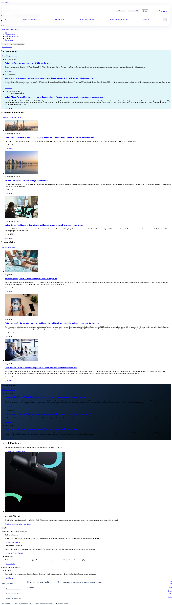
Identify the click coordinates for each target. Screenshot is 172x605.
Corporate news (10, 35)
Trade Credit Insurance (13, 589)
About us (30, 587)
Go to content (5, 2)
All (6, 33)
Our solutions (9, 40)
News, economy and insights (38, 582)
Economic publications (12, 36)
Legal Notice (6, 603)
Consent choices (63, 603)
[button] (6, 20)
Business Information (13, 594)
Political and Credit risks (13, 598)
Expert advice (9, 38)
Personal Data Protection (23, 603)
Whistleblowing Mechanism (44, 603)
